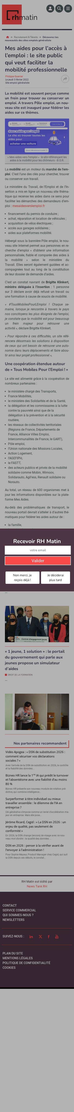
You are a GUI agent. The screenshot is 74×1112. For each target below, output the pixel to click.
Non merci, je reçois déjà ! (22, 577)
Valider (38, 560)
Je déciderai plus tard (55, 577)
